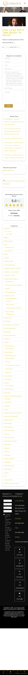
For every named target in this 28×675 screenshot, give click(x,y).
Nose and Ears (9, 346)
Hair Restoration (9, 423)
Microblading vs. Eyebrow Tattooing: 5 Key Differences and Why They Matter (13, 156)
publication (7, 489)
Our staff (9, 268)
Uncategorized (8, 514)
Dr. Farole (6, 47)
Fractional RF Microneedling (13, 319)
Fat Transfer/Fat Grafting (12, 399)
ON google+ (19, 610)
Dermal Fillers (9, 316)
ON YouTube (19, 632)
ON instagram (20, 621)
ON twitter (20, 588)
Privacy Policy (13, 642)
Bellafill (6, 271)
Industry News (9, 281)
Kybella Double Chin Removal (12, 447)
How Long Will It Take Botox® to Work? (13, 32)
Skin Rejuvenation (9, 500)
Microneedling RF (10, 326)
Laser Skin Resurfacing (10, 450)
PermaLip (7, 486)
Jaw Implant (7, 436)
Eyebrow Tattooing (9, 369)
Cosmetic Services (9, 330)
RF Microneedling (9, 493)
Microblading (8, 457)
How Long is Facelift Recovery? (13, 172)
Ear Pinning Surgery (10, 362)
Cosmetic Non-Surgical (11, 313)
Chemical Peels (8, 295)
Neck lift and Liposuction (14, 342)
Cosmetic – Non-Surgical (11, 306)
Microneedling (8, 461)
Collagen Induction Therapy (12, 302)
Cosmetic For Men (9, 309)
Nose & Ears (7, 478)
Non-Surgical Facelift (10, 475)
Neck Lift (6, 468)
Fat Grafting (7, 413)
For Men (6, 417)
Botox (19, 47)
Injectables (7, 427)
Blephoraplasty (9, 392)
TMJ (5, 510)
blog (5, 279)
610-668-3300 (9, 204)
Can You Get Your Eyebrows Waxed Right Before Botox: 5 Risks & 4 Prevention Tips (12, 165)
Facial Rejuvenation (11, 332)
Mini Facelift (10, 338)
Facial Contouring (9, 380)
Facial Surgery (8, 410)
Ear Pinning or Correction (11, 359)
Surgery (6, 507)
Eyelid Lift (7, 373)
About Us (7, 263)
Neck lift (7, 406)
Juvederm (7, 440)
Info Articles (9, 285)
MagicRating (17, 249)
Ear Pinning (7, 355)
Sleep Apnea (8, 503)
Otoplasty (7, 482)
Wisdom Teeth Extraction (11, 517)
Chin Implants (9, 382)
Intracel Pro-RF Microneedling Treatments (13, 432)
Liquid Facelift (8, 454)
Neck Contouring (9, 464)
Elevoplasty (7, 366)
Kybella (7, 323)
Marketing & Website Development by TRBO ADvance (14, 643)
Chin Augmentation (9, 299)
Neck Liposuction (9, 471)
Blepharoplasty (8, 275)
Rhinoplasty (10, 348)
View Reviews (14, 247)
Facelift (9, 335)
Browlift (6, 292)
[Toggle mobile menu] (25, 3)
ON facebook (19, 599)
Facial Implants (8, 386)
